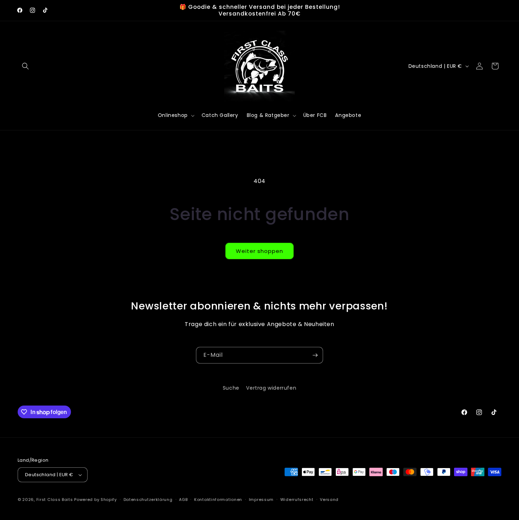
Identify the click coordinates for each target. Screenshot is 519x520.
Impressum (261, 499)
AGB (183, 499)
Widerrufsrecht (297, 499)
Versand (329, 499)
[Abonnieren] (315, 355)
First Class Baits (54, 499)
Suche (231, 387)
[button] (25, 66)
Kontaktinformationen (218, 499)
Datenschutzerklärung (148, 499)
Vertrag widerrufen (271, 387)
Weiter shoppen (259, 251)
